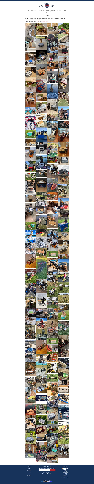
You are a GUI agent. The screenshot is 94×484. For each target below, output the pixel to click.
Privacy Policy (29, 473)
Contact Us (29, 468)
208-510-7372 (66, 473)
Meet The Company (29, 470)
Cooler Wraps (53, 10)
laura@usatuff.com (37, 21)
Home (28, 10)
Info (46, 12)
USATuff (46, 480)
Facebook (47, 21)
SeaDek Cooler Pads (41, 10)
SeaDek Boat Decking (33, 10)
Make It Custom (48, 10)
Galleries (64, 10)
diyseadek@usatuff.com (66, 477)
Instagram (43, 21)
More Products (59, 10)
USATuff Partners (29, 475)
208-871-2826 (66, 470)
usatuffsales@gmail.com (65, 476)
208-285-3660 (66, 471)
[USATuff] (47, 5)
